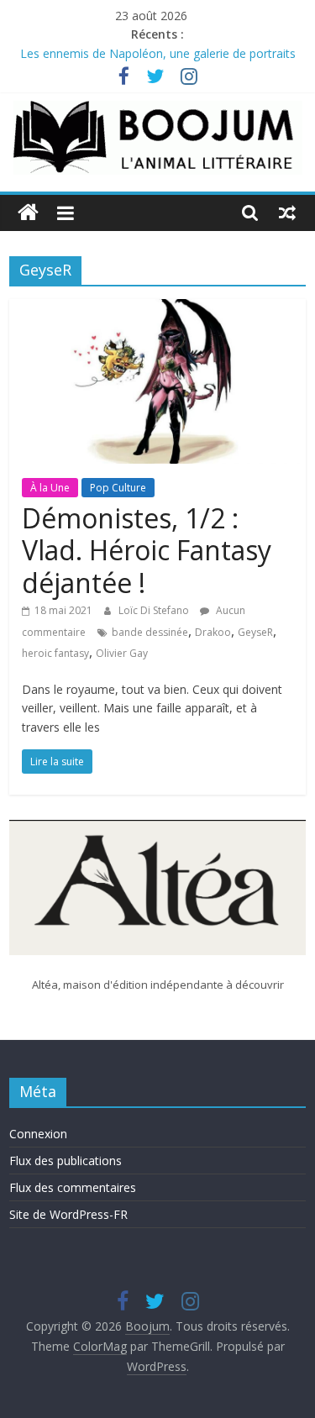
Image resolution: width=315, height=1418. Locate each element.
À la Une (50, 488)
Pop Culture (118, 488)
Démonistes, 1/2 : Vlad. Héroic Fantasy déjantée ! (146, 550)
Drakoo (213, 632)
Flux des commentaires (72, 1187)
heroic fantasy (55, 653)
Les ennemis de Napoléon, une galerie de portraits (158, 55)
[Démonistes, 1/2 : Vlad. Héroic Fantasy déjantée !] (157, 309)
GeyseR (255, 632)
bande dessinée (150, 632)
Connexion (38, 1134)
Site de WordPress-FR (68, 1214)
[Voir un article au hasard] (287, 212)
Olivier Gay (122, 653)
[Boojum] (28, 213)
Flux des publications (65, 1161)
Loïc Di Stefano (155, 610)
